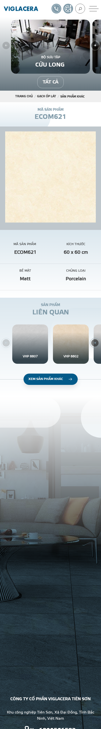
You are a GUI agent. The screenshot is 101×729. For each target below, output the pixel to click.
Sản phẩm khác (72, 96)
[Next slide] (95, 45)
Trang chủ (24, 96)
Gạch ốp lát (46, 96)
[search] (80, 9)
